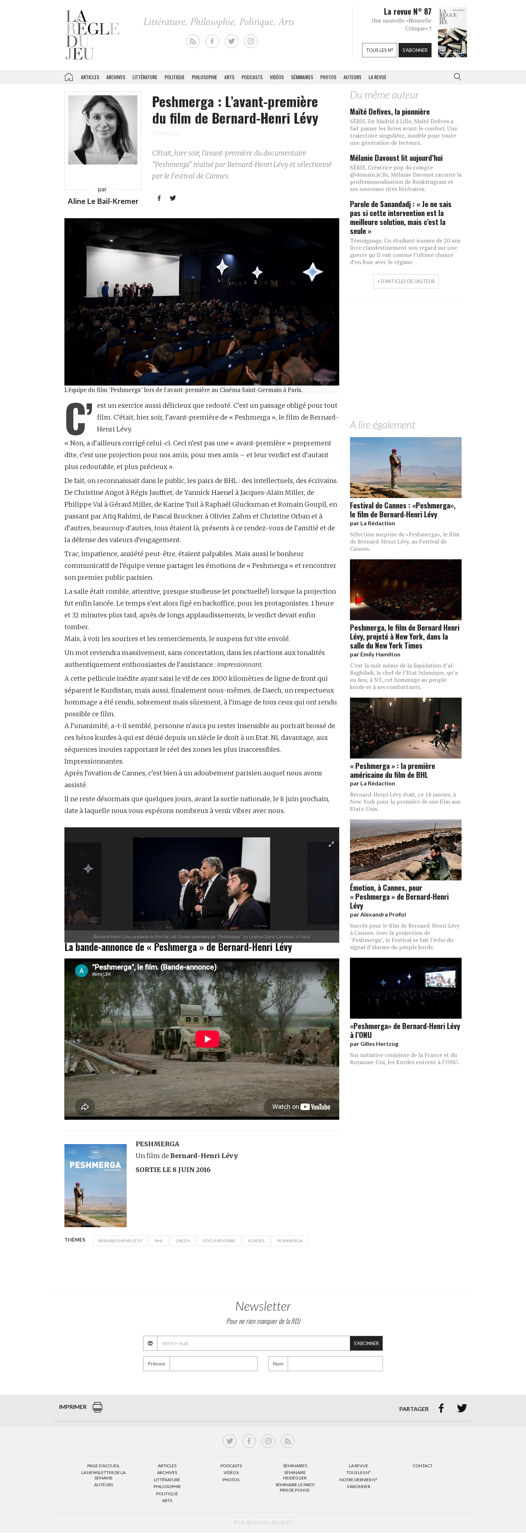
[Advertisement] (406, 361)
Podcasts (252, 77)
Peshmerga (289, 1240)
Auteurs (352, 77)
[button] (456, 77)
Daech (183, 1240)
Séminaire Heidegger (295, 1475)
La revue (377, 77)
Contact (423, 1465)
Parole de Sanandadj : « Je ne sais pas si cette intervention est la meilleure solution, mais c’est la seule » (401, 217)
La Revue (358, 1465)
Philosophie (204, 77)
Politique (175, 77)
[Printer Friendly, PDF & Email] (97, 1411)
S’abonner (358, 1486)
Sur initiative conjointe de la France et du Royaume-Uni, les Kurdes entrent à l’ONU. (404, 1058)
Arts (229, 77)
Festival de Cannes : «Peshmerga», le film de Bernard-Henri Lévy (403, 509)
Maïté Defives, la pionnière (390, 111)
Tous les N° (358, 1472)
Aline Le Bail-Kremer (103, 200)
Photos (328, 77)
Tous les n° (379, 50)
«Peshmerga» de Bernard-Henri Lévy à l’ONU (405, 1030)
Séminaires (302, 77)
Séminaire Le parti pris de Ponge (295, 1487)
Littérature (144, 77)
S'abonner (415, 50)
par (372, 523)
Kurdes (256, 1240)
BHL (159, 1240)
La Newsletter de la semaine (103, 1475)
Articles (90, 77)
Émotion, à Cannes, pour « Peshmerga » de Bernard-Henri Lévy (399, 896)
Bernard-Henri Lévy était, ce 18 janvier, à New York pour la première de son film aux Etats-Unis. (405, 801)
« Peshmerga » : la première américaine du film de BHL (392, 770)
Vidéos (277, 77)
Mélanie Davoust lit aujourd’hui (396, 157)
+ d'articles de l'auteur (406, 281)
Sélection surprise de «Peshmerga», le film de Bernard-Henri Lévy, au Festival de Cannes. (404, 541)
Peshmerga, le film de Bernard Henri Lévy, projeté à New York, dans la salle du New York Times (404, 636)
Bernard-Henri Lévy (120, 1240)
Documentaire (219, 1240)
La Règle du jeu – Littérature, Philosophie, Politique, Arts (68, 75)
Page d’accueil (103, 1465)
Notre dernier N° (359, 1479)
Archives (115, 77)
